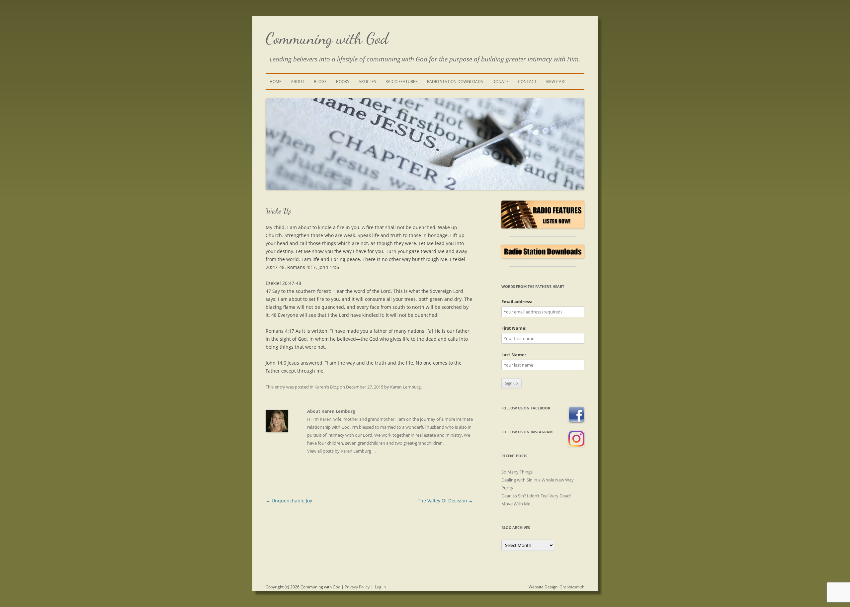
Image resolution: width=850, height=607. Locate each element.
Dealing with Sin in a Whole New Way (537, 480)
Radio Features (401, 81)
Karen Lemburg (405, 387)
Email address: (516, 301)
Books (342, 81)
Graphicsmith (571, 587)
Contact (527, 81)
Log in (380, 587)
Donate (500, 81)
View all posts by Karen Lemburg (342, 451)
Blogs (320, 81)
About (297, 81)
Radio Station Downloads (455, 81)
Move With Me (515, 504)
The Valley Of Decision (445, 500)
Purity (507, 488)
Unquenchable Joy (289, 500)
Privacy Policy (357, 587)
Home (276, 81)
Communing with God (327, 38)
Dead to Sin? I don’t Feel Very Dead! (536, 496)
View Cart (556, 81)
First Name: (514, 328)
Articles (367, 81)
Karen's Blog (326, 387)
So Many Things (517, 472)
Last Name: (513, 355)
